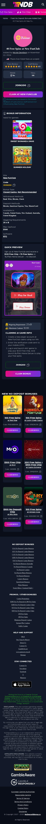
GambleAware (23, 649)
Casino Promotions (23, 599)
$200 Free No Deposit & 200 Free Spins (23, 602)
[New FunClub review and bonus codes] (23, 37)
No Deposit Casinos (23, 570)
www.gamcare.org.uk (23, 652)
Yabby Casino (23, 626)
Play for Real (25, 295)
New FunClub (9, 178)
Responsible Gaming (23, 795)
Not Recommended (27, 192)
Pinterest (23, 678)
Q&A (23, 637)
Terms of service (23, 798)
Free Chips (26, 12)
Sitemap (23, 655)
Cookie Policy (23, 808)
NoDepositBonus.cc (12, 696)
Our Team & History (23, 640)
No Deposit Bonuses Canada (23, 567)
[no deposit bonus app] (23, 689)
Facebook (23, 672)
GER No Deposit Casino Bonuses (23, 558)
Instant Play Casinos (23, 623)
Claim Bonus (23, 374)
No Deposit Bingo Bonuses (23, 573)
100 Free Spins (23, 617)
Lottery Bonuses (23, 579)
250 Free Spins (23, 614)
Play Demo (24, 307)
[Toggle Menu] (3, 4)
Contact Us (23, 646)
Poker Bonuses (23, 585)
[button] (23, 280)
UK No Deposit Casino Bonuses (23, 561)
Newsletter (23, 669)
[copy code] (29, 85)
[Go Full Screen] (11, 265)
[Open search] (43, 4)
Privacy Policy (23, 805)
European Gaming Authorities (23, 792)
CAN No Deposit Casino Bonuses (23, 554)
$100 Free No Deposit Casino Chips (23, 605)
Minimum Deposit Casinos (23, 620)
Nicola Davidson (20, 53)
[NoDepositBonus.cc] (23, 4)
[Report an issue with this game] (7, 265)
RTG (5, 236)
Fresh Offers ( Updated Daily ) (23, 588)
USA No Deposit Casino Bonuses (23, 548)
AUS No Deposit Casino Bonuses (23, 551)
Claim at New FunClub (23, 94)
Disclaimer (23, 811)
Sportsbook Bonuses (23, 582)
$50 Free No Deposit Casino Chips (23, 611)
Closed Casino (10, 192)
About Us (23, 643)
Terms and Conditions (23, 801)
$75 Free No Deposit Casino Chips (23, 608)
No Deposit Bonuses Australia (23, 564)
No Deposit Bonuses (23, 576)
